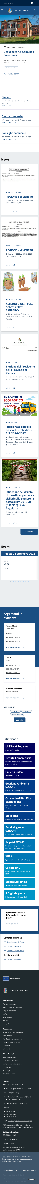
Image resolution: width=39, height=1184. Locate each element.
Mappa (29, 1088)
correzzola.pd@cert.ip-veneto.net (18, 1125)
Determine (6, 1045)
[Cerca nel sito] (34, 10)
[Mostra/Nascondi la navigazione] (2, 10)
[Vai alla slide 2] (13, 581)
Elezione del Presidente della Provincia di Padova (20, 369)
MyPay (5, 1014)
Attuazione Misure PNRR (11, 1074)
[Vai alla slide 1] (10, 581)
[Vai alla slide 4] (18, 581)
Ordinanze (6, 1049)
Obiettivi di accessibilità (11, 1060)
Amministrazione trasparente (13, 1032)
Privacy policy (17, 1161)
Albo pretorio (7, 1035)
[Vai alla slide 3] (15, 581)
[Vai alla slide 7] (25, 581)
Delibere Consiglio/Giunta (11, 1042)
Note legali (6, 1070)
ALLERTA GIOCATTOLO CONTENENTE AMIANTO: (19, 307)
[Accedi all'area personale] (33, 3)
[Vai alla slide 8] (28, 581)
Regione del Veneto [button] (8, 3)
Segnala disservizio (9, 1010)
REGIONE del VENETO (19, 196)
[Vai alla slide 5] (20, 581)
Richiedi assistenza (9, 1004)
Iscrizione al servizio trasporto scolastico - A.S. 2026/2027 (19, 429)
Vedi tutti (19, 720)
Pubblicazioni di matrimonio (12, 1039)
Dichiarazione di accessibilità (12, 1064)
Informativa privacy (9, 1057)
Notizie (8, 192)
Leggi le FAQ (7, 1067)
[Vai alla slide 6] (23, 581)
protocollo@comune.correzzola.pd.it (19, 1121)
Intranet (6, 1020)
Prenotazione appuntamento (13, 1007)
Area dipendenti (8, 1017)
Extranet (6, 1024)
